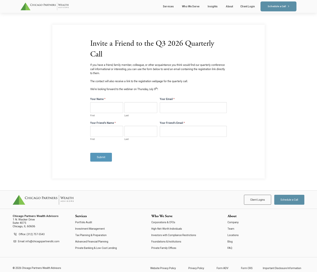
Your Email (167, 99)
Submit (101, 157)
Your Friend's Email (172, 122)
